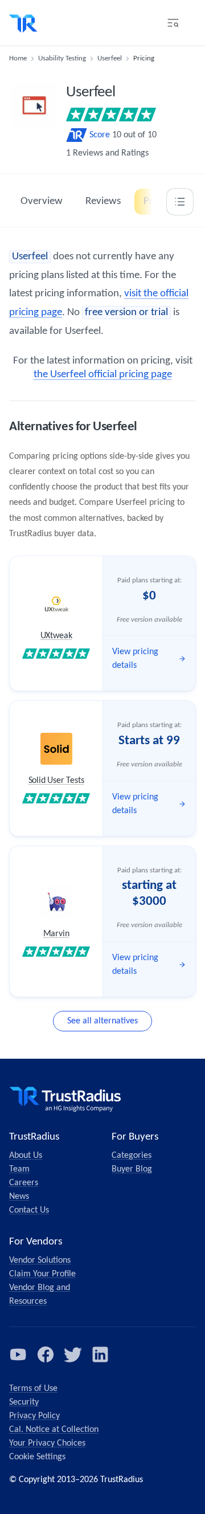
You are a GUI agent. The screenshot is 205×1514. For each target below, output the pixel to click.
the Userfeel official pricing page (103, 374)
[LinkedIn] (100, 1354)
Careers (23, 1182)
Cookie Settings (37, 1457)
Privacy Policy (34, 1416)
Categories (131, 1155)
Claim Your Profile (42, 1274)
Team (19, 1169)
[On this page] (180, 201)
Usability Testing (62, 58)
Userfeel (109, 58)
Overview (41, 201)
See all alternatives (102, 1021)
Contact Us (29, 1210)
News (19, 1196)
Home (18, 58)
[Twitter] (73, 1354)
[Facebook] (45, 1354)
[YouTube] (18, 1354)
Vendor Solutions (40, 1260)
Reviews (103, 201)
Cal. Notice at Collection (54, 1429)
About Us (25, 1155)
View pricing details (135, 658)
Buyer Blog (132, 1169)
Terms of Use (33, 1388)
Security (24, 1402)
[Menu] (173, 22)
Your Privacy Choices (47, 1443)
